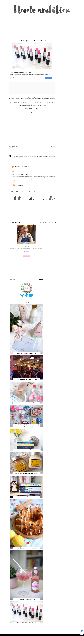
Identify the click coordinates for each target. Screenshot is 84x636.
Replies (14, 165)
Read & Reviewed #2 (27, 497)
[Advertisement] (42, 28)
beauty (13, 147)
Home (32, 224)
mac (20, 147)
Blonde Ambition (43, 632)
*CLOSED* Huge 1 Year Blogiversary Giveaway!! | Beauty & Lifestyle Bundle (27, 425)
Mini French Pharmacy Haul (27, 403)
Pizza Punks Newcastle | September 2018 (27, 379)
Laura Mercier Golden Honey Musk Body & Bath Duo (27, 473)
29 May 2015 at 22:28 (24, 174)
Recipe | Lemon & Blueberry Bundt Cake (27, 548)
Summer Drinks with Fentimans (27, 599)
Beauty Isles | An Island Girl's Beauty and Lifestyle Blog (22, 179)
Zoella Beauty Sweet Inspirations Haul (26, 353)
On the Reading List (27, 450)
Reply (13, 162)
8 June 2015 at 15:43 (26, 184)
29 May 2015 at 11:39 (18, 155)
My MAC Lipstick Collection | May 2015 (26, 622)
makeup (23, 147)
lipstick (17, 147)
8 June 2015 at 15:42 (25, 166)
